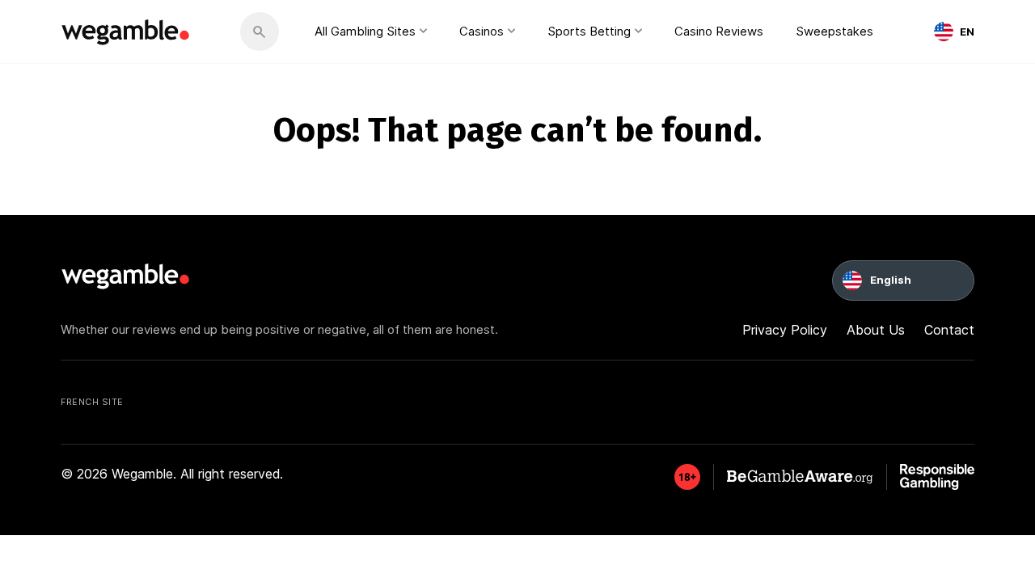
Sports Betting (589, 31)
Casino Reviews (718, 31)
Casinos (481, 31)
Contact (949, 330)
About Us (876, 330)
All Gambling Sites (365, 31)
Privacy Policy (784, 330)
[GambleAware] (687, 477)
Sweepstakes (834, 31)
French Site (92, 401)
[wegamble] (126, 31)
